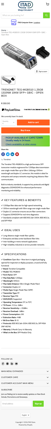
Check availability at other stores (21, 144)
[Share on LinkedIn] (12, 154)
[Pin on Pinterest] (17, 154)
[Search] (46, 15)
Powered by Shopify (25, 425)
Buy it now (25, 130)
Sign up (38, 403)
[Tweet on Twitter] (8, 154)
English (24, 415)
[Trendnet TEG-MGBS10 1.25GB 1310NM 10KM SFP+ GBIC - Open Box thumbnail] (8, 80)
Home (3, 30)
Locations (37, 22)
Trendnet (7, 159)
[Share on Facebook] (3, 154)
